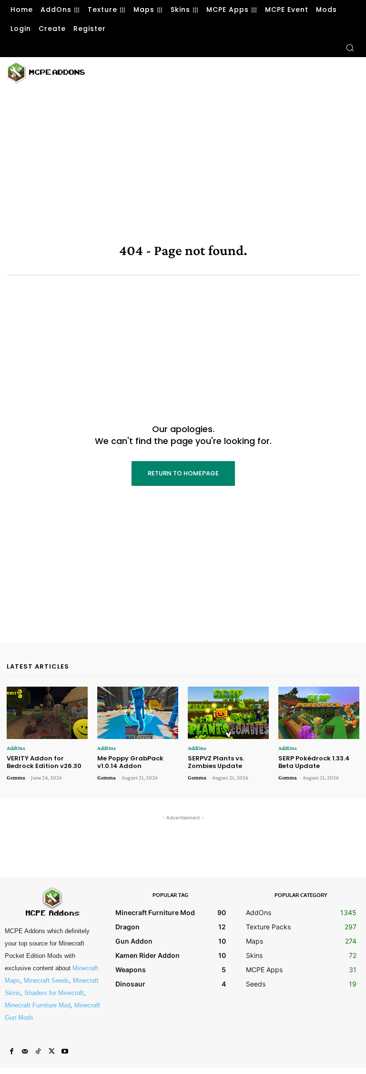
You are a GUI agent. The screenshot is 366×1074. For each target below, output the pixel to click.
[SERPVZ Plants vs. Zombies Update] (228, 713)
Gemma (16, 777)
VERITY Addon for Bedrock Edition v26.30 (44, 762)
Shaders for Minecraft (54, 992)
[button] (349, 47)
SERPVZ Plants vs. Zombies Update (216, 762)
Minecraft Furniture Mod (38, 1005)
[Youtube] (64, 1051)
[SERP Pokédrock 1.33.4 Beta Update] (318, 713)
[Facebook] (11, 1051)
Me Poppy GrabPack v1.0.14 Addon (130, 762)
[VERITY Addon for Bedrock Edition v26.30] (47, 713)
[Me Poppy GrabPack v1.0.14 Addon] (137, 713)
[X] (51, 1051)
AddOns (16, 748)
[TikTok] (38, 1051)
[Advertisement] (209, 71)
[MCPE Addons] (46, 72)
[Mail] (24, 1051)
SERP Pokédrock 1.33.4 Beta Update (314, 762)
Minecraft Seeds (46, 980)
